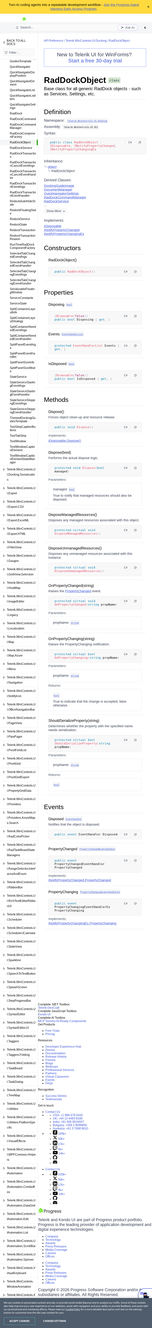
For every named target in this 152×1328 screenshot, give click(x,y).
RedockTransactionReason (22, 237)
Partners (51, 1073)
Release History (56, 1056)
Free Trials (52, 1030)
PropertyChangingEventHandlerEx (100, 891)
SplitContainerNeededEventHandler (23, 337)
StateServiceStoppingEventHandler (22, 410)
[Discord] (55, 1162)
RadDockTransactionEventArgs (23, 185)
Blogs (49, 1063)
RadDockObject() (62, 260)
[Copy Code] (140, 142)
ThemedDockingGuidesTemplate (23, 419)
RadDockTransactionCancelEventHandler (23, 174)
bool (69, 304)
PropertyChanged (78, 591)
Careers (50, 1253)
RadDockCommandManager (23, 126)
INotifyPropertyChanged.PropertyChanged (79, 880)
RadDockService (21, 147)
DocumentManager (58, 189)
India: (68, 1121)
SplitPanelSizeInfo (22, 362)
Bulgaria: (70, 1125)
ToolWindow (18, 441)
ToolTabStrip (18, 435)
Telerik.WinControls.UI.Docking (86, 40)
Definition (57, 111)
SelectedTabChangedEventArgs (22, 255)
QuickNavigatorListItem (23, 97)
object (52, 167)
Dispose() (56, 412)
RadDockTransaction (23, 155)
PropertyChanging (63, 892)
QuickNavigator (20, 66)
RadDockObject (20, 142)
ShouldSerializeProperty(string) (73, 721)
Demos (50, 1050)
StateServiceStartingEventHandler (22, 393)
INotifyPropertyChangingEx (64, 234)
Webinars (51, 1066)
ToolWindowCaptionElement (22, 448)
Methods (56, 399)
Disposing (56, 304)
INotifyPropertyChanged (62, 230)
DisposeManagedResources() (72, 515)
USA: (68, 1115)
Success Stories (56, 1095)
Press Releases (55, 1246)
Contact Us (52, 1111)
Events (54, 334)
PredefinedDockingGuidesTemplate (22, 59)
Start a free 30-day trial (95, 61)
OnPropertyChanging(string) (71, 639)
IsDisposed (57, 364)
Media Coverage (56, 1249)
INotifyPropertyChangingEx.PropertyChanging (82, 923)
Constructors (62, 247)
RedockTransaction (22, 230)
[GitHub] (55, 1158)
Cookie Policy (73, 1309)
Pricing (50, 1034)
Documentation (55, 1053)
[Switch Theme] (145, 28)
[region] (76, 1313)
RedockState (18, 224)
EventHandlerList (72, 334)
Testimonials (53, 1099)
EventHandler (74, 818)
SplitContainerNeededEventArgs (23, 328)
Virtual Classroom (57, 1076)
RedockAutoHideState (22, 203)
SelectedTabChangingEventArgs (23, 273)
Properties (58, 292)
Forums (50, 1060)
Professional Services (59, 1070)
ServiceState (18, 303)
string (75, 622)
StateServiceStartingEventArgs (22, 384)
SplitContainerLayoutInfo (22, 310)
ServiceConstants (21, 297)
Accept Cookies (19, 1321)
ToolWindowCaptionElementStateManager (22, 459)
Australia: (70, 1128)
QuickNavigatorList (22, 90)
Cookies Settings (54, 1321)
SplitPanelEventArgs (23, 346)
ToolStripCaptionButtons (23, 428)
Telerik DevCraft (48, 1007)
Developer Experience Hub (63, 1046)
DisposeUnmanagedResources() (75, 548)
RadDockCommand (23, 119)
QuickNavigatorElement (22, 83)
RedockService (20, 219)
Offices (49, 1256)
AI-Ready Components (71, 1021)
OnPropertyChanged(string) (71, 586)
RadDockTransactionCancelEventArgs (23, 164)
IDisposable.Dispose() (64, 441)
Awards (50, 1243)
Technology (53, 1239)
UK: (67, 1118)
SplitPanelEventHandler (22, 355)
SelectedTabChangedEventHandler (22, 264)
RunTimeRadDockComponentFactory (22, 246)
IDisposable (52, 226)
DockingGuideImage (59, 186)
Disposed (56, 819)
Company (51, 1236)
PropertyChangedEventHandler (97, 848)
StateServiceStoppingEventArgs (22, 402)
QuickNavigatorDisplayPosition (22, 74)
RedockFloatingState (23, 212)
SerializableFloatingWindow (22, 290)
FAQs (49, 1083)
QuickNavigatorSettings (22, 106)
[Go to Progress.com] (50, 1212)
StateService (18, 376)
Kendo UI (44, 1014)
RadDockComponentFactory (22, 135)
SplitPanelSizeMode (22, 369)
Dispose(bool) (59, 452)
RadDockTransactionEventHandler (23, 194)
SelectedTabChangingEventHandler (23, 282)
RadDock (16, 113)
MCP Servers (47, 1021)
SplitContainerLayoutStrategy (22, 319)
